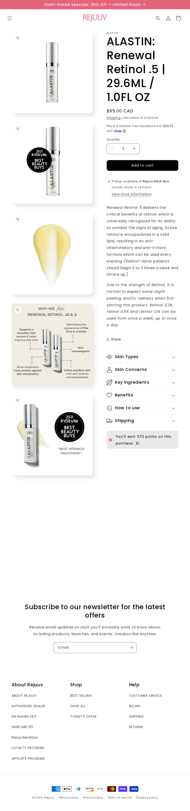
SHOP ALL (78, 706)
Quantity (113, 139)
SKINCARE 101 (22, 727)
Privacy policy (93, 797)
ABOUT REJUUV (24, 695)
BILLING (135, 706)
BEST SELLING (81, 695)
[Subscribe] (131, 647)
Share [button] (116, 339)
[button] (10, 18)
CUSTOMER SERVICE (145, 695)
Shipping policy (147, 797)
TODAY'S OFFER (83, 716)
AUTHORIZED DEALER (28, 706)
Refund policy (69, 797)
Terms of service (119, 797)
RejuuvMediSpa (25, 737)
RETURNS (136, 727)
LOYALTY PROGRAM (28, 748)
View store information (132, 194)
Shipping (114, 118)
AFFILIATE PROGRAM (28, 758)
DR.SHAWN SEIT (24, 716)
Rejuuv (49, 797)
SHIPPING (136, 716)
